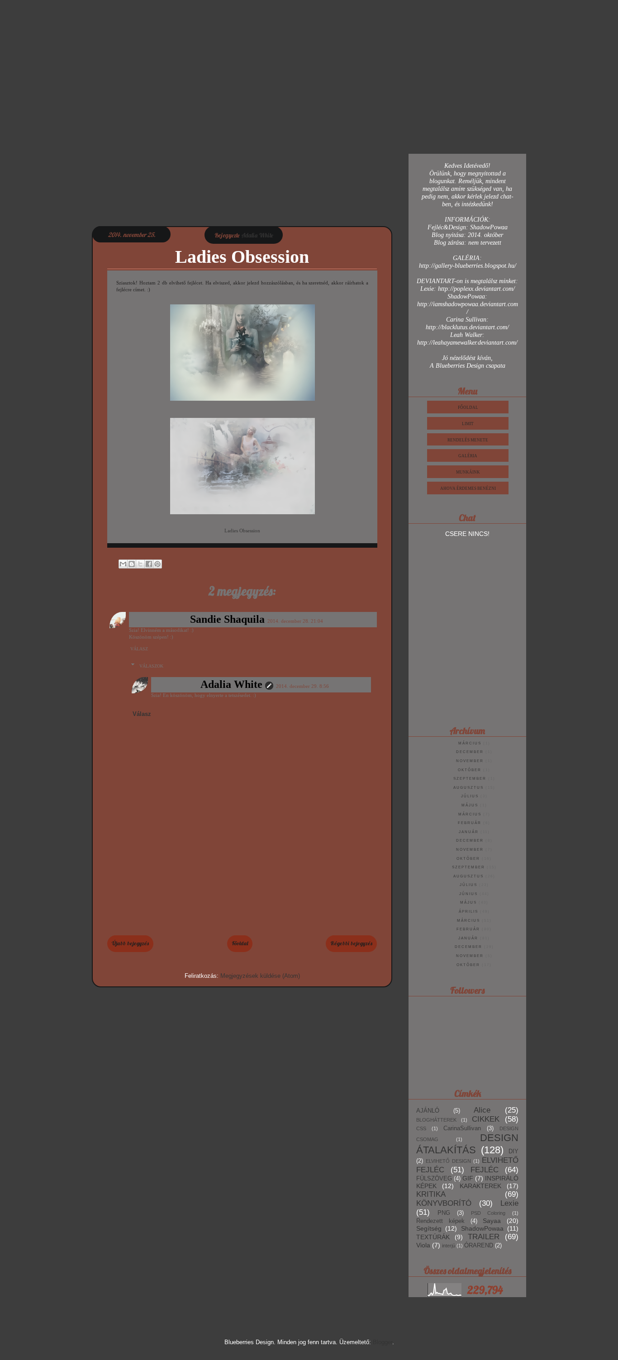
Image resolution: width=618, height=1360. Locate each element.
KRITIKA (431, 1194)
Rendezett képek (440, 1221)
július (470, 796)
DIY (513, 1151)
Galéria (467, 456)
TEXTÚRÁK (433, 1237)
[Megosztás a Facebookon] (148, 564)
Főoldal (240, 943)
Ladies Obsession (242, 530)
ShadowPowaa (482, 1228)
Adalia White (231, 684)
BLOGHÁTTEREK (436, 1120)
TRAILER (483, 1236)
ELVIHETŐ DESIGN (448, 1161)
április (468, 912)
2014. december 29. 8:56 (302, 686)
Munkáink (468, 472)
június (468, 894)
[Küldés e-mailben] (123, 564)
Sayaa (492, 1220)
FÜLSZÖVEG (434, 1178)
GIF (467, 1178)
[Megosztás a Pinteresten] (157, 564)
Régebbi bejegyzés (351, 943)
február (469, 823)
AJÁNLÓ (427, 1111)
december (470, 752)
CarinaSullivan (462, 1128)
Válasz (139, 648)
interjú (448, 1245)
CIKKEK (485, 1119)
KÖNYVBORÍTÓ (443, 1203)
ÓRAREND (478, 1245)
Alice (482, 1110)
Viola (423, 1245)
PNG (443, 1213)
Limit (468, 424)
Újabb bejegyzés (130, 943)
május (469, 805)
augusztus (468, 788)
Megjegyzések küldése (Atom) (260, 975)
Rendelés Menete (467, 440)
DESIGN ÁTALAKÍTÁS (467, 1144)
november (470, 761)
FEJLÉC (485, 1170)
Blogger (382, 1342)
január (469, 832)
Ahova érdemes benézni (468, 488)
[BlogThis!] (131, 564)
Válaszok (151, 665)
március (469, 743)
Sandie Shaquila (227, 619)
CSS (421, 1128)
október (469, 770)
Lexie (509, 1203)
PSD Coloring (488, 1213)
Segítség (429, 1228)
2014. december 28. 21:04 (295, 621)
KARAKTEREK (480, 1185)
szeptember (469, 779)
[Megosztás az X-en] (140, 564)
